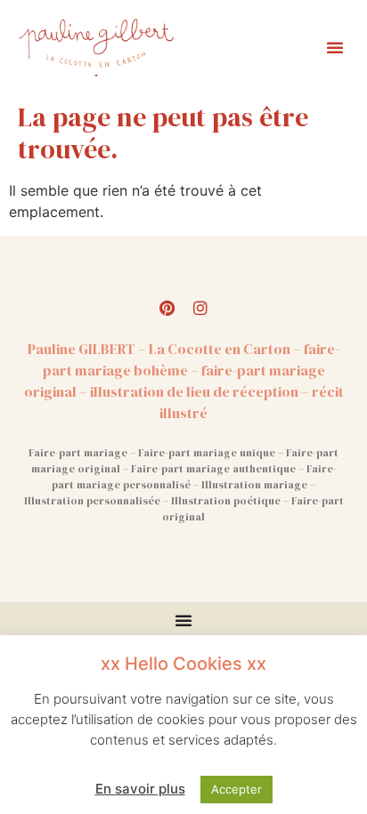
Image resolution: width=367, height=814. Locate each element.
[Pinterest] (167, 308)
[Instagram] (200, 308)
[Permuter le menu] (183, 620)
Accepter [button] (236, 789)
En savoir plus (140, 788)
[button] (335, 47)
